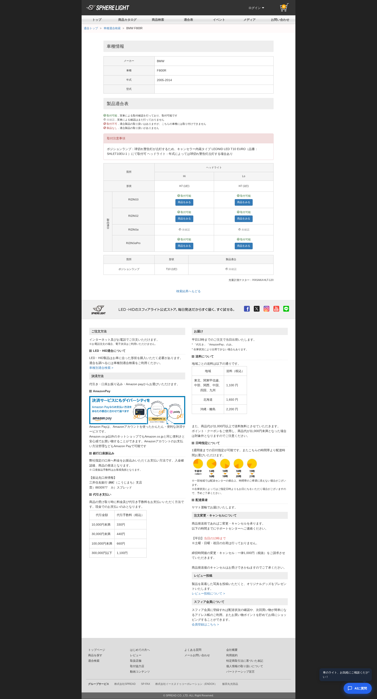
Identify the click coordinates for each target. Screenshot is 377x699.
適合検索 (93, 660)
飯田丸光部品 (230, 683)
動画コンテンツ (140, 671)
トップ (96, 19)
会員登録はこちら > (205, 624)
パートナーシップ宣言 (240, 671)
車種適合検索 (112, 28)
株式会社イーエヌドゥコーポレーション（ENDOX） (186, 683)
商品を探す (95, 655)
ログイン (254, 8)
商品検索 (158, 19)
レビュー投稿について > (208, 593)
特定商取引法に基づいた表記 (244, 660)
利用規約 (232, 655)
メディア (249, 19)
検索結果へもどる (188, 291)
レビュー (135, 655)
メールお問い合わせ (197, 655)
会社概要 (232, 649)
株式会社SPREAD (125, 683)
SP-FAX (145, 683)
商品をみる (184, 202)
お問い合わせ (280, 19)
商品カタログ (127, 19)
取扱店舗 (135, 660)
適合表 (188, 19)
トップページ (96, 649)
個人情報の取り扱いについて (244, 666)
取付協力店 (137, 666)
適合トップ (91, 28)
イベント (219, 19)
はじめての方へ (140, 649)
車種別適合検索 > (101, 367)
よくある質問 (192, 649)
